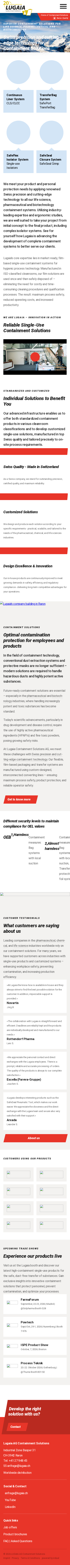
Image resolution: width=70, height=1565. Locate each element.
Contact (15, 1427)
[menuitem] (6, 1558)
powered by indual (50, 1558)
